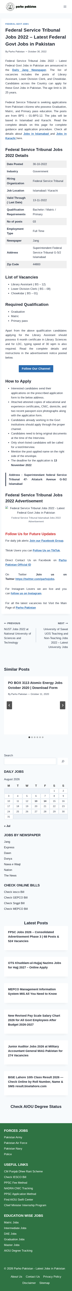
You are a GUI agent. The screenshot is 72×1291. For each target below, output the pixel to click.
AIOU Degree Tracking (18, 1250)
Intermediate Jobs (15, 1228)
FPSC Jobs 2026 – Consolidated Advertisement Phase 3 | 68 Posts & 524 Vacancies (33, 936)
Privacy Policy (52, 1276)
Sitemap (44, 1283)
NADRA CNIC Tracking (18, 1188)
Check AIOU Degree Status (36, 1106)
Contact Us (33, 1276)
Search (8, 755)
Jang (7, 841)
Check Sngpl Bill (14, 903)
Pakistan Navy (13, 1148)
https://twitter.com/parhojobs (34, 579)
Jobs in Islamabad (36, 133)
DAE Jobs (10, 1233)
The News (10, 875)
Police (8, 1154)
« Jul (7, 826)
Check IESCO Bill (15, 1177)
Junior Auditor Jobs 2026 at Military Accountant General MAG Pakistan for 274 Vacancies (35, 1051)
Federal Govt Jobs (17, 24)
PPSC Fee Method (15, 1182)
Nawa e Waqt (12, 864)
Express (9, 847)
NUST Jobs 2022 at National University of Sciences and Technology (17, 633)
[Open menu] (65, 6)
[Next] (62, 705)
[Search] (63, 761)
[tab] (29, 737)
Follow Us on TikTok (46, 550)
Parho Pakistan (17, 51)
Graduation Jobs (14, 1239)
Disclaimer (29, 1283)
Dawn (7, 853)
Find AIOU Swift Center (18, 1199)
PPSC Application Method (20, 1194)
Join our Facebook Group (46, 540)
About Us (16, 1276)
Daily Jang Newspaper (29, 70)
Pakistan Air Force (15, 1143)
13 (36, 801)
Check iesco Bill (14, 892)
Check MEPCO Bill (16, 908)
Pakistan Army (13, 1137)
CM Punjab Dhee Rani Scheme (23, 1171)
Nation (8, 869)
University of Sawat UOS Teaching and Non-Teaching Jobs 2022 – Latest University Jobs (56, 635)
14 (45, 801)
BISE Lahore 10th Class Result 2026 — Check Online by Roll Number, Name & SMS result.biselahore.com (35, 1082)
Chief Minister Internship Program (25, 1205)
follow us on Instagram (26, 593)
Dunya (8, 858)
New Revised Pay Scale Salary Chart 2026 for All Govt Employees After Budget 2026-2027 (34, 1020)
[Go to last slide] (9, 705)
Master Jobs (12, 1245)
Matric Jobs (11, 1222)
